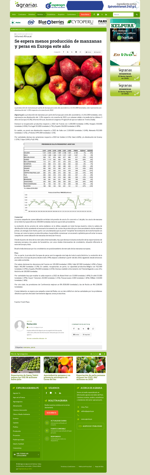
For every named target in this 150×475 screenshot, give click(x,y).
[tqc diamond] (125, 30)
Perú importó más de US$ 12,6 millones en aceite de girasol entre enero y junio (58, 377)
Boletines (32, 14)
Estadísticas (51, 14)
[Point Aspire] (91, 5)
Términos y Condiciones (68, 466)
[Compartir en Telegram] (76, 52)
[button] (93, 354)
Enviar (89, 52)
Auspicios (61, 14)
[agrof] (125, 74)
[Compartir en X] (72, 52)
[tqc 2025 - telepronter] (19, 22)
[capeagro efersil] (125, 54)
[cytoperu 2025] (69, 22)
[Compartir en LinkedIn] (67, 52)
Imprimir (98, 52)
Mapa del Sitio (99, 466)
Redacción (32, 324)
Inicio (14, 14)
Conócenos (22, 14)
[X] (55, 393)
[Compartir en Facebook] (63, 52)
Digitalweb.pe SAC (25, 469)
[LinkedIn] (60, 393)
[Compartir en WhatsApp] (80, 52)
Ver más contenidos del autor (36, 338)
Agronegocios (18, 30)
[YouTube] (51, 393)
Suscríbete (85, 14)
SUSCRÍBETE (51, 413)
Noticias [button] (40, 14)
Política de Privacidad (85, 466)
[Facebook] (46, 393)
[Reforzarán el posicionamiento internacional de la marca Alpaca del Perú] (25, 365)
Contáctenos (71, 14)
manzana (26, 347)
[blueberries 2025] (40, 22)
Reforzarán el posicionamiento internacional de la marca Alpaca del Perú (23, 378)
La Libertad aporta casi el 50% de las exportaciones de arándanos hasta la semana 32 (90, 378)
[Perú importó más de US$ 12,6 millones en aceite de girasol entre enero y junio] (58, 365)
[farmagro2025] (102, 22)
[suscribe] (125, 89)
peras (33, 347)
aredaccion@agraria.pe (36, 327)
